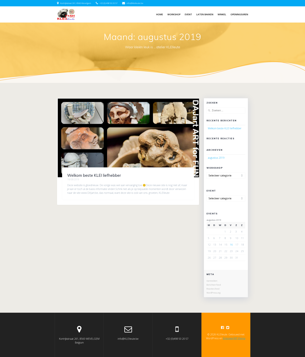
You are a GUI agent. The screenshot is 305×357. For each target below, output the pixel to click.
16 (231, 244)
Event (188, 14)
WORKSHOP (173, 14)
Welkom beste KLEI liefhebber (94, 175)
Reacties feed (213, 288)
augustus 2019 (216, 157)
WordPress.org (213, 292)
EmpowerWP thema (234, 338)
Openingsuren (239, 14)
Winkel (222, 14)
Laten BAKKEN (204, 14)
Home (159, 14)
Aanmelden (212, 280)
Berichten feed (214, 284)
